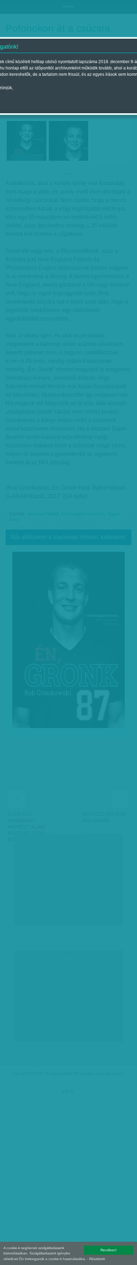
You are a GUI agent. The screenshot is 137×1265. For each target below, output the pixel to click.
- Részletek (96, 1259)
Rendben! (108, 1250)
